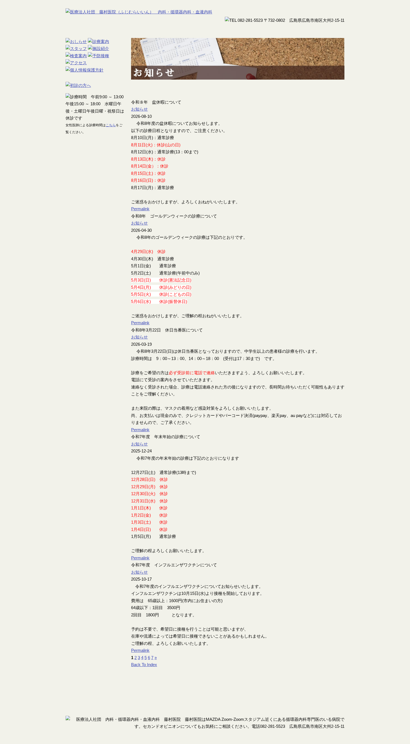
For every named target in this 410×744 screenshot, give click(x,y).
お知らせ (139, 109)
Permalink (140, 208)
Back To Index (144, 664)
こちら (111, 125)
